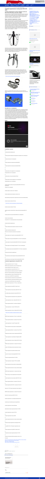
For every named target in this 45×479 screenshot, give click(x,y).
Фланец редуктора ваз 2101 (33, 38)
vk (39, 478)
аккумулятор (32, 11)
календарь (36, 16)
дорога (36, 14)
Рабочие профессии (32, 98)
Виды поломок (7, 5)
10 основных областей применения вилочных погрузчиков (34, 89)
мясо (35, 18)
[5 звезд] (23, 7)
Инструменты (12, 5)
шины (31, 23)
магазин (33, 18)
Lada (31, 5)
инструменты (32, 16)
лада (38, 17)
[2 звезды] (21, 7)
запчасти (34, 15)
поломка (31, 21)
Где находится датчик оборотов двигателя (8, 463)
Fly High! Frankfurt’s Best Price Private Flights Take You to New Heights (35, 92)
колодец (32, 17)
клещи (30, 17)
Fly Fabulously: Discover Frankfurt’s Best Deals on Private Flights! (34, 95)
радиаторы (35, 21)
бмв (37, 11)
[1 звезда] (20, 7)
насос (37, 18)
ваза (33, 12)
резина (38, 21)
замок (31, 15)
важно (31, 12)
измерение (38, 15)
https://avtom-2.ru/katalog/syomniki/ (9, 441)
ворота (30, 13)
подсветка (35, 20)
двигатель (32, 14)
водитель (37, 12)
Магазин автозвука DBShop (33, 103)
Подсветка (27, 5)
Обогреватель (22, 5)
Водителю (17, 5)
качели (38, 16)
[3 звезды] (22, 7)
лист (30, 18)
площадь (31, 20)
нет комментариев (15, 7)
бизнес (36, 11)
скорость (32, 23)
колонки (35, 17)
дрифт (37, 14)
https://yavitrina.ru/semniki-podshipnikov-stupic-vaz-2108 (12, 442)
